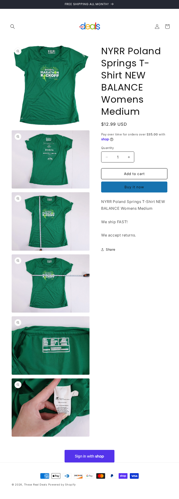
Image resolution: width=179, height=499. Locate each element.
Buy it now (134, 187)
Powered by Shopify (62, 484)
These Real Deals (35, 484)
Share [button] (110, 249)
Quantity (107, 148)
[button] (12, 26)
